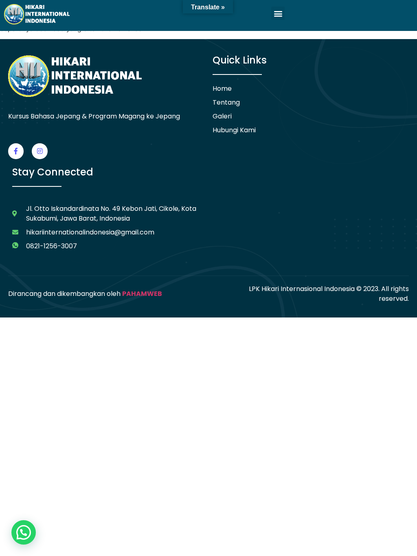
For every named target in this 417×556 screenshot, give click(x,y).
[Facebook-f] (16, 151)
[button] (278, 13)
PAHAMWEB (142, 293)
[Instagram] (39, 151)
